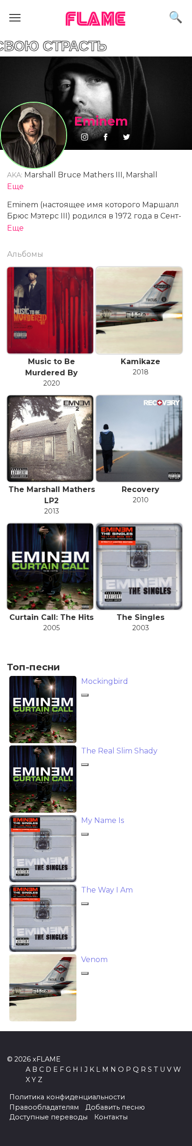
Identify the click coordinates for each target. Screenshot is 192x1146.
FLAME (96, 20)
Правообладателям (44, 1107)
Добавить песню (115, 1107)
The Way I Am (107, 890)
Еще (15, 186)
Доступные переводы (48, 1117)
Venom (94, 959)
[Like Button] (85, 695)
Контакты (111, 1117)
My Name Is (102, 820)
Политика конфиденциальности (67, 1097)
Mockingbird (104, 681)
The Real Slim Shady (119, 750)
